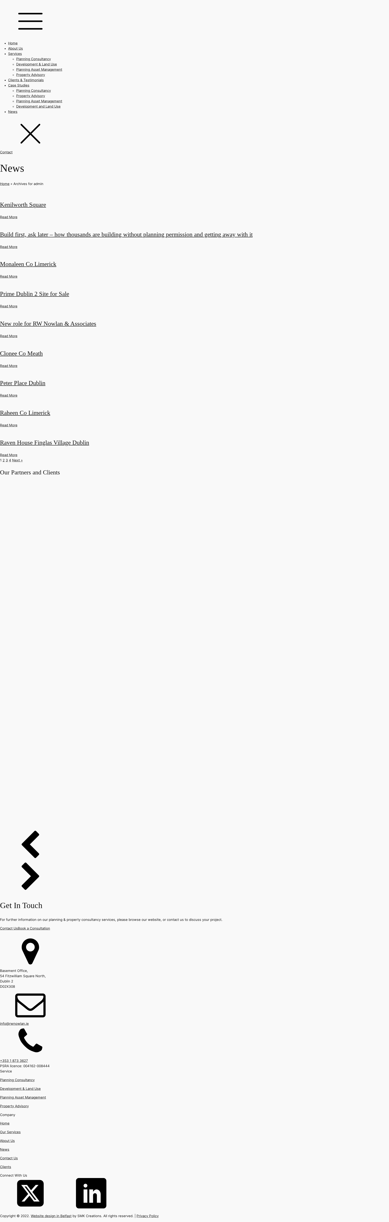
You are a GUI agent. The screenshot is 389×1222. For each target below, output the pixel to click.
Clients (5, 1167)
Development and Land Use (38, 106)
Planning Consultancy (33, 59)
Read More (8, 217)
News (12, 112)
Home (13, 43)
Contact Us (9, 928)
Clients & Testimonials (26, 80)
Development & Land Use (36, 64)
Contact (6, 152)
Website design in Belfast (51, 1216)
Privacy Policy (148, 1216)
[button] (194, 846)
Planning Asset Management (39, 69)
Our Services (10, 1132)
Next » (17, 460)
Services (15, 54)
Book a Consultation (34, 928)
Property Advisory (30, 75)
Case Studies (18, 85)
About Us (15, 48)
